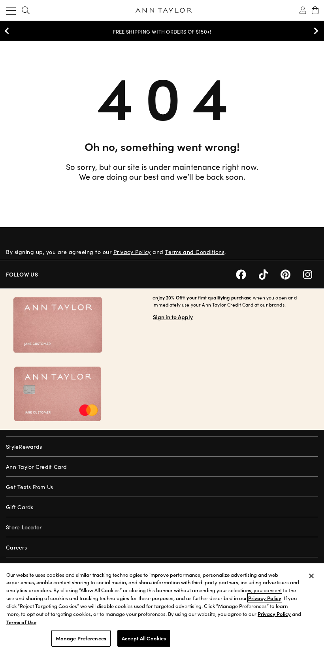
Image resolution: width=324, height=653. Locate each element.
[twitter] (270, 273)
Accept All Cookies (144, 638)
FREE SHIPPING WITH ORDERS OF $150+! (162, 31)
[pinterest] (292, 273)
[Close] (311, 576)
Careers (16, 547)
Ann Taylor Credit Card (36, 466)
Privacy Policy (132, 252)
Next (314, 31)
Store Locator (23, 527)
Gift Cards (20, 507)
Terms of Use (21, 622)
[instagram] (310, 273)
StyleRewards (24, 446)
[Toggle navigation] (11, 10)
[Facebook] (247, 273)
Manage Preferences (81, 638)
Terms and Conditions (194, 252)
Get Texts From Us (29, 487)
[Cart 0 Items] (315, 10)
